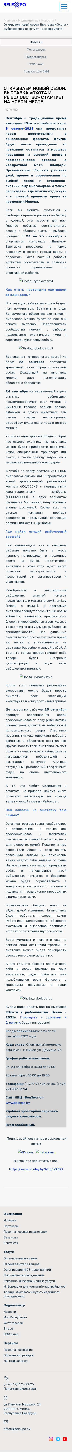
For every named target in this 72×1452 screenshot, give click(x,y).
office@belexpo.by (17, 1429)
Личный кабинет (16, 1361)
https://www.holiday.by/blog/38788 (36, 1169)
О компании (13, 1214)
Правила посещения (18, 1350)
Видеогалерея (36, 57)
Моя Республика (15, 1317)
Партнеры (11, 1226)
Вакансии (11, 1237)
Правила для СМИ (36, 71)
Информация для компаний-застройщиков (34, 1286)
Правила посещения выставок (25, 1231)
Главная (9, 20)
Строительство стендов (21, 1264)
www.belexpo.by (18, 1103)
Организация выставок (20, 1258)
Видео (8, 1328)
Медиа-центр (28, 20)
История (10, 1220)
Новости (47, 20)
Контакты (11, 1243)
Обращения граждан (18, 1355)
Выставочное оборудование (24, 1275)
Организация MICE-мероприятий (27, 1269)
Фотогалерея (36, 49)
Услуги (9, 1252)
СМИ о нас (36, 64)
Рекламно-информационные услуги (29, 1281)
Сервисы (11, 1343)
